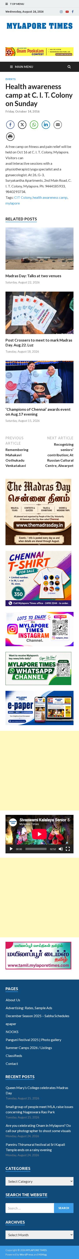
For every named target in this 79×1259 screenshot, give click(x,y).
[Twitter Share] (22, 124)
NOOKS (12, 1032)
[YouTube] (67, 12)
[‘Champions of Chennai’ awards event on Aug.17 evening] (39, 404)
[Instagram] (61, 12)
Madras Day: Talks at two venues (33, 275)
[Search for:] (39, 1208)
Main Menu (24, 67)
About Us (13, 1000)
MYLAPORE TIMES (36, 1250)
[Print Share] (10, 136)
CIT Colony (22, 197)
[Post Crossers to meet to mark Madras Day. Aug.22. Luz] (39, 335)
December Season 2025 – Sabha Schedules (37, 1016)
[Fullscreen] (68, 849)
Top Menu (17, 4)
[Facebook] (73, 12)
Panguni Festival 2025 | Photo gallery (33, 1039)
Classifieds (14, 1055)
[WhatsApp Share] (34, 124)
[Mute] (61, 849)
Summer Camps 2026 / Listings (29, 1047)
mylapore (12, 203)
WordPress (26, 1254)
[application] (39, 834)
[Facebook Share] (10, 124)
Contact (12, 1063)
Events (10, 79)
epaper (11, 1024)
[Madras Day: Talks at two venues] (39, 271)
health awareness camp (50, 197)
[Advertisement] (39, 770)
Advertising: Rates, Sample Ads (29, 1008)
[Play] (11, 849)
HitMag (42, 1254)
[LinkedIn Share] (46, 124)
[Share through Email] (58, 124)
